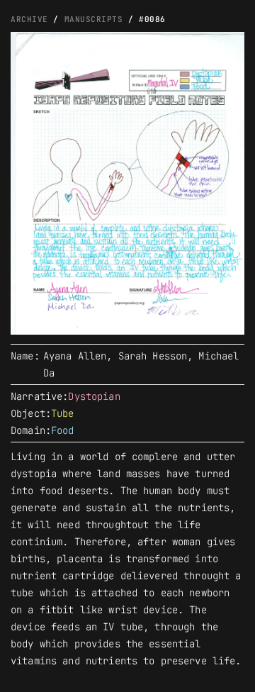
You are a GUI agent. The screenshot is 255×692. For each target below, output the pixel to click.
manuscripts (93, 19)
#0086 (152, 19)
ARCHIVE (29, 19)
